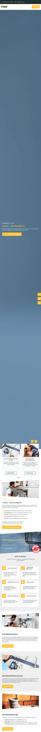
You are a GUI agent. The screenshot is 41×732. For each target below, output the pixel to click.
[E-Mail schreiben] (39, 298)
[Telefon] (39, 294)
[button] (32, 441)
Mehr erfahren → (11, 473)
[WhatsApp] (39, 303)
